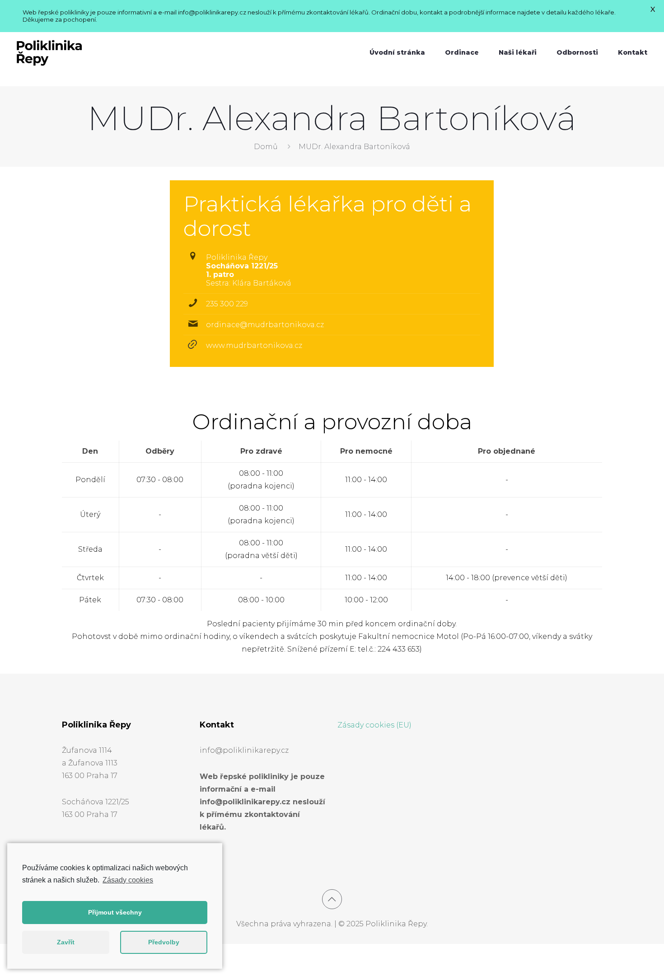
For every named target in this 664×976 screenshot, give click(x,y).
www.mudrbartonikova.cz (254, 345)
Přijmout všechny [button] (115, 912)
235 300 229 (227, 304)
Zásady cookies (128, 880)
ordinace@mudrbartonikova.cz (265, 324)
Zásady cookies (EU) (374, 725)
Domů (266, 146)
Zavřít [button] (66, 942)
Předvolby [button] (163, 942)
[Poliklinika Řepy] (49, 52)
